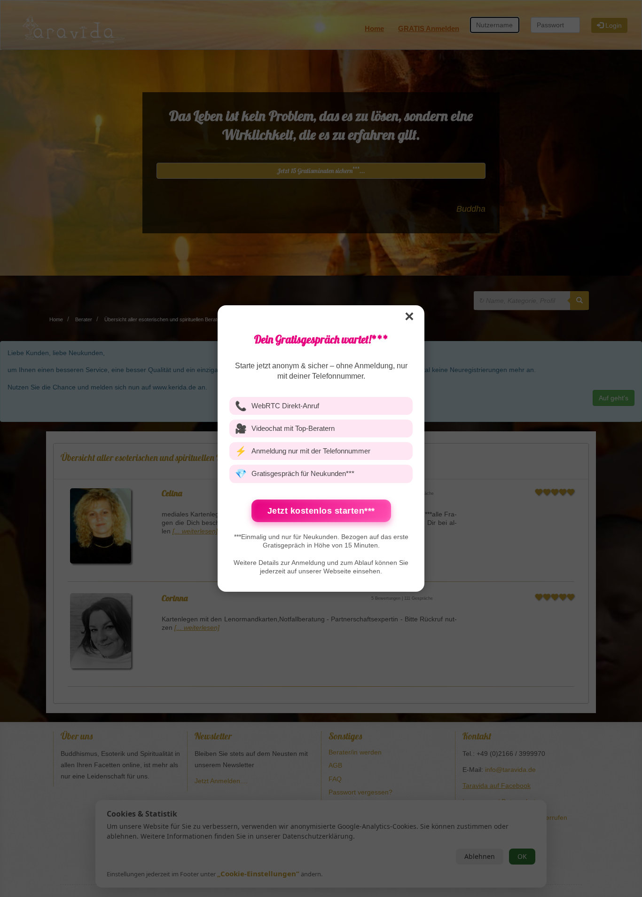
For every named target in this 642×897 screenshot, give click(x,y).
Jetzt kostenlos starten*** (321, 511)
